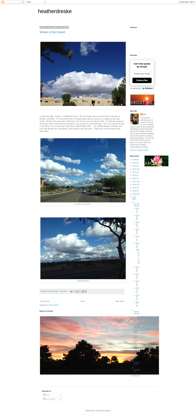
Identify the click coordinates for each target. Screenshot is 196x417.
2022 (134, 166)
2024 (134, 160)
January (137, 370)
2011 (134, 376)
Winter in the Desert (52, 32)
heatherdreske (55, 11)
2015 (134, 188)
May (135, 346)
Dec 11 (137, 275)
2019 (134, 175)
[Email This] (75, 291)
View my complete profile (139, 150)
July (135, 336)
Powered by (135, 88)
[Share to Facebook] (83, 291)
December (136, 204)
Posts (47, 395)
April (136, 351)
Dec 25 (137, 223)
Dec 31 (137, 209)
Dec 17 (137, 237)
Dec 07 (137, 289)
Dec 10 (137, 282)
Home (82, 301)
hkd (144, 114)
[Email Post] (71, 291)
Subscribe (142, 80)
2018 (134, 178)
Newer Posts (44, 301)
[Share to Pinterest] (85, 291)
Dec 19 (137, 230)
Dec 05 (137, 296)
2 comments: (63, 291)
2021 (134, 169)
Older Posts (119, 301)
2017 (134, 181)
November (136, 313)
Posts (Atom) (54, 305)
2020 (134, 172)
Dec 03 (137, 303)
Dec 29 (137, 216)
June (136, 341)
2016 (134, 185)
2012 (134, 197)
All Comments (50, 399)
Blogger (108, 411)
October (137, 319)
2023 (134, 163)
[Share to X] (80, 291)
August (136, 331)
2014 (134, 191)
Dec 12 (137, 268)
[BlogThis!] (78, 291)
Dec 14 (137, 244)
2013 (134, 194)
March (136, 356)
